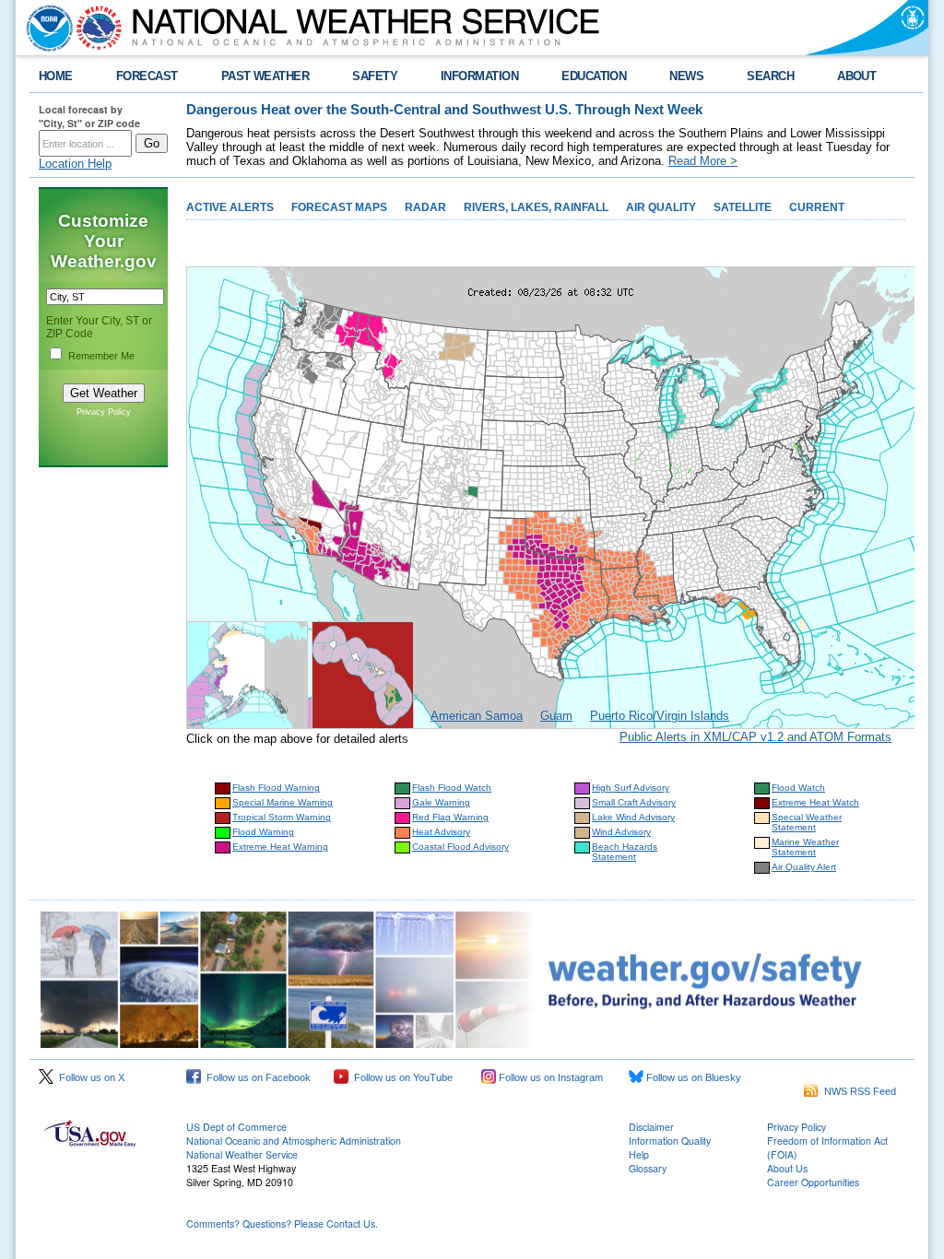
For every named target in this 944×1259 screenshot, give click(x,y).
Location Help (75, 164)
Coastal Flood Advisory (460, 846)
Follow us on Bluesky (692, 1077)
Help (639, 1154)
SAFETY (374, 76)
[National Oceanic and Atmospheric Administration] (45, 27)
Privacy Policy (104, 412)
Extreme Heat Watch (815, 802)
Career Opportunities (813, 1182)
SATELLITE (743, 207)
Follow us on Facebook (256, 1077)
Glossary (648, 1168)
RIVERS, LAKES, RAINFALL (536, 207)
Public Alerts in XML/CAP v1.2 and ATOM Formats (755, 737)
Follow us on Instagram (549, 1077)
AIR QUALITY (661, 207)
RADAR (425, 207)
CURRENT (816, 207)
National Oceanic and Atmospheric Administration (293, 1140)
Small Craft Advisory (634, 802)
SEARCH (770, 76)
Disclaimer (651, 1127)
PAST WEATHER (265, 76)
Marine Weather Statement (805, 847)
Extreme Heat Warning (280, 846)
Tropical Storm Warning (281, 817)
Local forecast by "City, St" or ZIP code (89, 116)
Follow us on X (88, 1077)
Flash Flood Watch (451, 787)
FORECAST (147, 76)
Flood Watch (798, 787)
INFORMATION (479, 76)
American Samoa (477, 716)
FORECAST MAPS (339, 207)
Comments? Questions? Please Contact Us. (282, 1223)
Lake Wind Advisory (633, 817)
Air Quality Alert (804, 867)
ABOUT (856, 76)
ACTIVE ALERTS (230, 207)
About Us (787, 1168)
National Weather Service (242, 1154)
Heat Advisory (441, 832)
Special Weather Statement (807, 822)
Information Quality (670, 1140)
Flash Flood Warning (276, 787)
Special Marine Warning (282, 802)
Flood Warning (263, 832)
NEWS (686, 76)
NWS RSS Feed (857, 1091)
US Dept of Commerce (236, 1127)
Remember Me (101, 355)
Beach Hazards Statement (624, 851)
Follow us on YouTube (400, 1077)
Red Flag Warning (450, 817)
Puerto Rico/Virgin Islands (659, 716)
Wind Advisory (621, 832)
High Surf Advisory (630, 787)
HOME (56, 76)
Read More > (703, 161)
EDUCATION (593, 76)
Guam (556, 716)
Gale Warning (441, 802)
